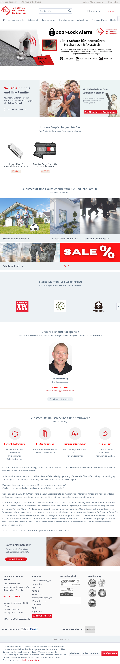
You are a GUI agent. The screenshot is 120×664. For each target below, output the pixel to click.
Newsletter (37, 584)
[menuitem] (91, 1)
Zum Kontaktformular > (60, 399)
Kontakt (35, 590)
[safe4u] (60, 551)
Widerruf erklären (42, 615)
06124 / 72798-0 (12, 596)
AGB (34, 608)
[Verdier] (60, 306)
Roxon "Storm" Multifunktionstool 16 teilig (16, 165)
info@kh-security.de (20, 619)
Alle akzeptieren (91, 653)
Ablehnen (74, 653)
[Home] (3, 20)
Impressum (37, 611)
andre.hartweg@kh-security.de (60, 390)
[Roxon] (98, 306)
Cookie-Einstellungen (41, 580)
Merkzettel (113, 2)
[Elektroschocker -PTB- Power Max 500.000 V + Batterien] (60, 46)
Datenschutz (37, 604)
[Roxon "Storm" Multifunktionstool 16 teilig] (16, 150)
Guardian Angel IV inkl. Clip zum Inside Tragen (45, 165)
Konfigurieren (110, 653)
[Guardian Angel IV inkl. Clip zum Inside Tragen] (45, 150)
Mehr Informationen (31, 660)
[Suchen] (69, 10)
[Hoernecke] (22, 306)
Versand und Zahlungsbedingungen (42, 596)
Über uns (36, 587)
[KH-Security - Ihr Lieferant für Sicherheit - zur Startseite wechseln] (13, 10)
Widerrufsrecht (39, 601)
